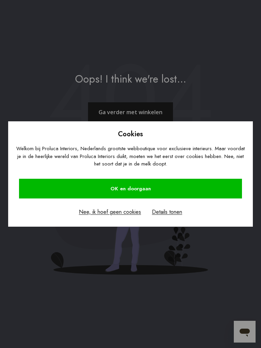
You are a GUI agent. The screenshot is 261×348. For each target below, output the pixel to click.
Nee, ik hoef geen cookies (110, 212)
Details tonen (167, 212)
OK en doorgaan (130, 188)
